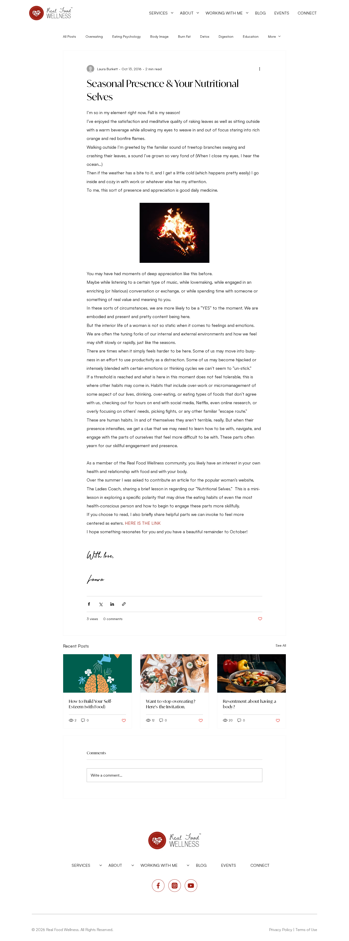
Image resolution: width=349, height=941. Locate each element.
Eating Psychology (126, 36)
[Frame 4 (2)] (191, 885)
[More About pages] (198, 13)
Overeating (94, 36)
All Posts (69, 36)
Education (251, 36)
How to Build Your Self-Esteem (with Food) (90, 704)
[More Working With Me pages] (247, 13)
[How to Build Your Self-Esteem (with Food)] (97, 673)
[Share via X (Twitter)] (100, 604)
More (272, 36)
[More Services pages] (172, 13)
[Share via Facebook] (89, 604)
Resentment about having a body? (249, 704)
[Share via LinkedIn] (112, 604)
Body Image (159, 36)
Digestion (226, 36)
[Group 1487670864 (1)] (158, 885)
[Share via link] (124, 604)
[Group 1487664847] (174, 885)
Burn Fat (184, 36)
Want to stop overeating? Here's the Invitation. (170, 704)
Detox (204, 36)
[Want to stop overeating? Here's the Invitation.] (174, 673)
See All (281, 645)
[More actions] (259, 69)
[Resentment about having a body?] (251, 673)
